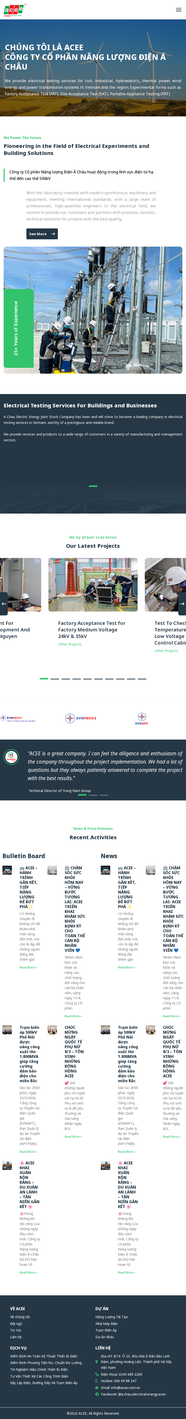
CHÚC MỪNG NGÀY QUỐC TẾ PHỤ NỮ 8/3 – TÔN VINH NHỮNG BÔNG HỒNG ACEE (74, 1052)
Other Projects (70, 644)
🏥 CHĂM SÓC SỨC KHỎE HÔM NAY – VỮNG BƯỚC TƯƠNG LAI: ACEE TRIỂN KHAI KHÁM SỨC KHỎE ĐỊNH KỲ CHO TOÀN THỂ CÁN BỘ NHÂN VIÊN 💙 (75, 909)
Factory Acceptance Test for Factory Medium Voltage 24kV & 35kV (91, 629)
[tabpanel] (93, 606)
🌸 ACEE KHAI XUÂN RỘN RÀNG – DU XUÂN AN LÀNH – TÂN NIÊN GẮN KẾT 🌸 (29, 1184)
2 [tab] (93, 795)
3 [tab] (104, 795)
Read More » (28, 967)
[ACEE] (15, 9)
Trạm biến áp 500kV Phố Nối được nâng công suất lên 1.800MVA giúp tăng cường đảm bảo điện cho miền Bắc (30, 1054)
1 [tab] (93, 486)
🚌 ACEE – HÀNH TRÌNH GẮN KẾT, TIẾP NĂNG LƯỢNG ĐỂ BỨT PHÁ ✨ (29, 887)
